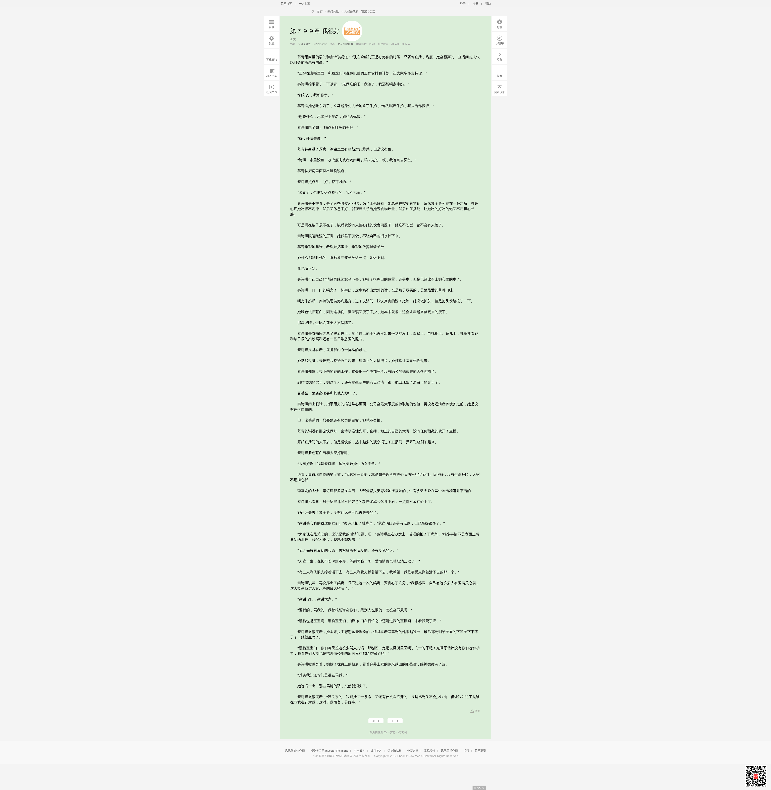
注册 (475, 3)
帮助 (488, 3)
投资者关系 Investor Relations (329, 750)
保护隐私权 (395, 750)
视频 (466, 750)
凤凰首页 (286, 3)
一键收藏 (304, 3)
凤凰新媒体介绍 (295, 750)
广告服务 (359, 750)
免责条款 (412, 750)
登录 (463, 3)
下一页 (395, 721)
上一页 (376, 721)
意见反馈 (429, 750)
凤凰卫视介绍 (449, 750)
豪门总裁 (333, 11)
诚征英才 (376, 750)
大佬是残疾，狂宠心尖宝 (359, 11)
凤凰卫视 (480, 750)
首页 (320, 11)
